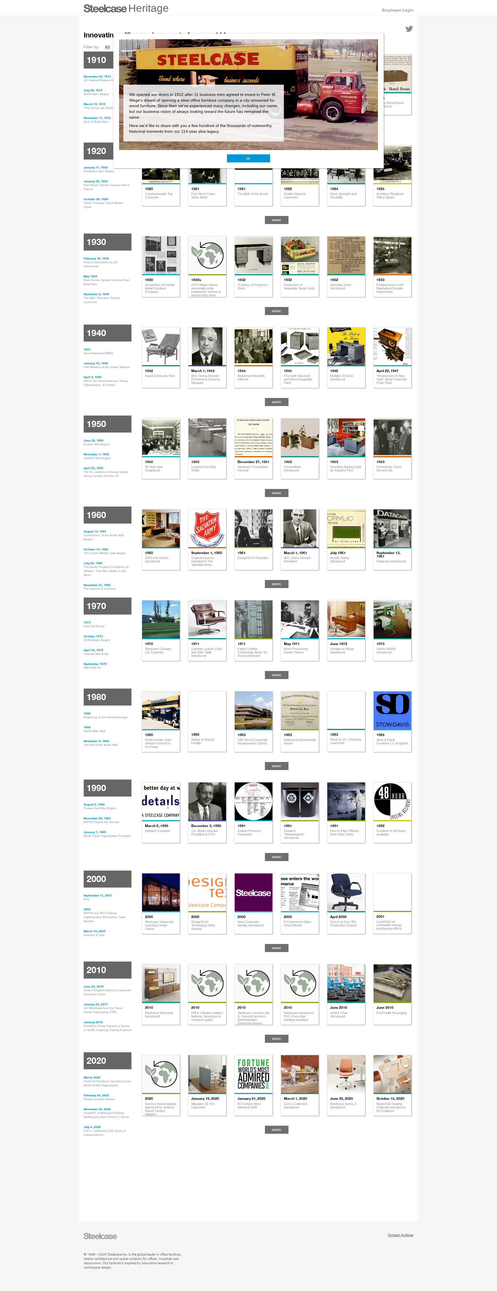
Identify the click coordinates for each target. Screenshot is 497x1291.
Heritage (148, 8)
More (276, 220)
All (107, 46)
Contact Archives (400, 1235)
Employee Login (397, 9)
